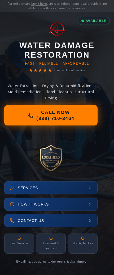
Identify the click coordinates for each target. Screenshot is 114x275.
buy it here (39, 3)
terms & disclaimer (71, 261)
